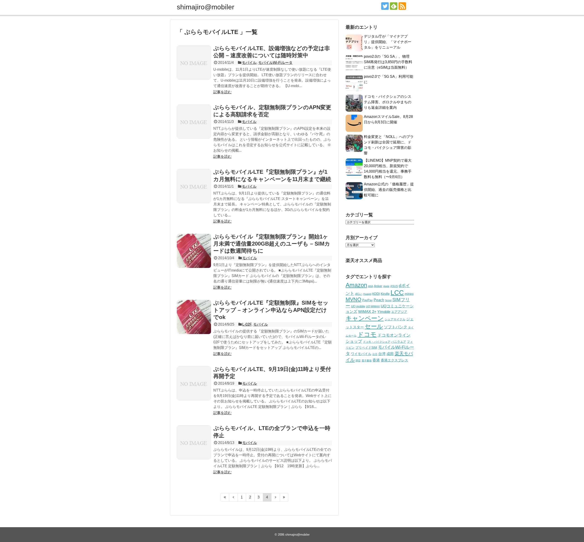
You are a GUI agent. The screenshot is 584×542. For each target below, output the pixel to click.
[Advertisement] (380, 441)
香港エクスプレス (394, 360)
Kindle (385, 294)
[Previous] (233, 497)
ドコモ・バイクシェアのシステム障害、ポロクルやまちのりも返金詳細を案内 (387, 102)
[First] (225, 497)
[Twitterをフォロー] (385, 6)
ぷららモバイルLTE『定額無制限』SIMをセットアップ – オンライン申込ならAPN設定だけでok (270, 310)
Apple (386, 286)
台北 (374, 354)
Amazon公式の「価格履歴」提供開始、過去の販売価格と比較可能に (389, 189)
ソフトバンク (395, 327)
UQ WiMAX (373, 306)
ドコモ (367, 334)
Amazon (356, 285)
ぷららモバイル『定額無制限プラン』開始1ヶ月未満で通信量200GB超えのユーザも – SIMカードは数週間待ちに (271, 243)
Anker (378, 286)
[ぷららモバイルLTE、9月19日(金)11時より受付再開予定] (194, 383)
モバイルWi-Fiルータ (275, 63)
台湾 (382, 354)
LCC (397, 292)
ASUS (394, 286)
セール (374, 326)
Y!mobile (383, 312)
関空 (358, 360)
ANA (370, 286)
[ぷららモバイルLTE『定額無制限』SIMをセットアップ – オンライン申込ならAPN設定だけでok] (194, 317)
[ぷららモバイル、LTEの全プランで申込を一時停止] (194, 442)
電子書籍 (367, 360)
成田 (390, 354)
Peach (379, 300)
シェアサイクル (395, 319)
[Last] (284, 497)
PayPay (367, 300)
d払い (358, 293)
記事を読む (222, 92)
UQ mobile (358, 306)
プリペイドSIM (366, 347)
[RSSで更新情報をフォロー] (402, 6)
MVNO (353, 299)
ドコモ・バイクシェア (376, 341)
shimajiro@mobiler (205, 7)
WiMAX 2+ (367, 311)
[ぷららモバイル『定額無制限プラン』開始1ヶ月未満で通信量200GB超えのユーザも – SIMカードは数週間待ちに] (194, 251)
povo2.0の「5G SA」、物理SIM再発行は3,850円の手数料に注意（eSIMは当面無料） (388, 61)
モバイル (249, 63)
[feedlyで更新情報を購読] (393, 6)
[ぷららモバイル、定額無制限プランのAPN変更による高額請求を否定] (194, 121)
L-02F (246, 324)
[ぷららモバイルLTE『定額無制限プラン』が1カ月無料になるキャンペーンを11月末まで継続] (194, 186)
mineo (409, 294)
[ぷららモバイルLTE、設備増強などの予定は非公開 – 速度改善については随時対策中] (194, 62)
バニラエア (398, 341)
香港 (376, 360)
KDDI (376, 294)
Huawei (367, 294)
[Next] (275, 497)
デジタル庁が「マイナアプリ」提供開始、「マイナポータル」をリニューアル (387, 41)
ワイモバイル (361, 354)
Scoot (388, 300)
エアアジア (399, 312)
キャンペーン (365, 318)
